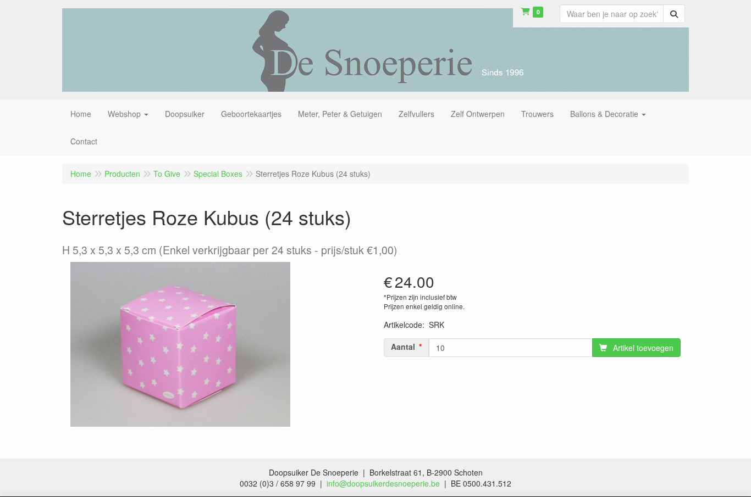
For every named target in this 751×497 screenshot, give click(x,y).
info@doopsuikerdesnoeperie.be (383, 483)
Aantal (403, 346)
